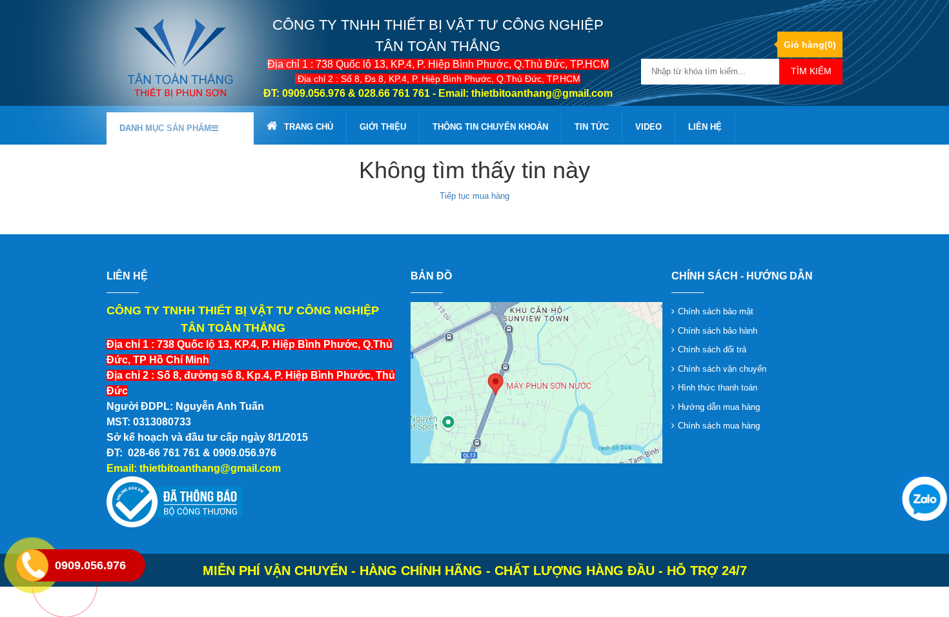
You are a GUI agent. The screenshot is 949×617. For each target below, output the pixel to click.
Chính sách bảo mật (715, 311)
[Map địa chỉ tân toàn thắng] (536, 382)
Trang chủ (308, 127)
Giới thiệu (383, 127)
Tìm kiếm (811, 71)
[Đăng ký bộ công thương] (175, 502)
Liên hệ (705, 127)
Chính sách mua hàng (719, 425)
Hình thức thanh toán (717, 387)
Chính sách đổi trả (712, 349)
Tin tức (592, 127)
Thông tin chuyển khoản (490, 127)
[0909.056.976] (923, 497)
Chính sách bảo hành (717, 331)
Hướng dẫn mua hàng (719, 407)
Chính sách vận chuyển (722, 369)
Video (648, 127)
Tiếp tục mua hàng (474, 196)
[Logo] (180, 57)
